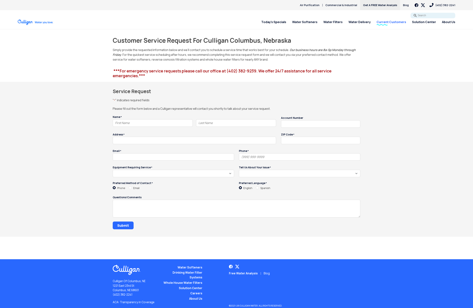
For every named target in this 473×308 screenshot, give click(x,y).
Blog (406, 5)
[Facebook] (416, 5)
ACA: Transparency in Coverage (133, 302)
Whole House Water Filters (183, 283)
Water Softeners (304, 22)
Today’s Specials (273, 22)
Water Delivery (359, 22)
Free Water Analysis (243, 273)
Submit (123, 225)
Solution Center (424, 22)
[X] (423, 5)
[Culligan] (35, 22)
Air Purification (309, 5)
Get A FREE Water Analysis (380, 5)
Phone (121, 188)
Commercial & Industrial (341, 5)
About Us (448, 22)
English (247, 188)
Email (136, 188)
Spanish (265, 188)
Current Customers (391, 22)
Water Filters (333, 22)
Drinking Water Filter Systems (187, 274)
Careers (196, 293)
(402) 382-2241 (122, 295)
